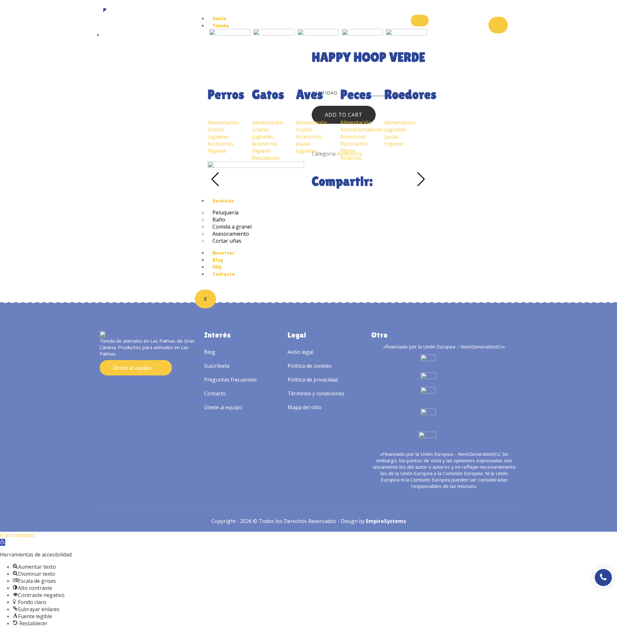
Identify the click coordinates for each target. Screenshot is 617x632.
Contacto (223, 274)
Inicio (219, 18)
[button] (2, 542)
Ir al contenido (17, 535)
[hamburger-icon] (420, 20)
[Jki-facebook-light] (115, 387)
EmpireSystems (386, 521)
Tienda (220, 26)
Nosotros (223, 253)
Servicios (223, 201)
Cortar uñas (226, 240)
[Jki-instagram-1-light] (103, 387)
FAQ (217, 267)
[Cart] (498, 25)
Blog (217, 260)
